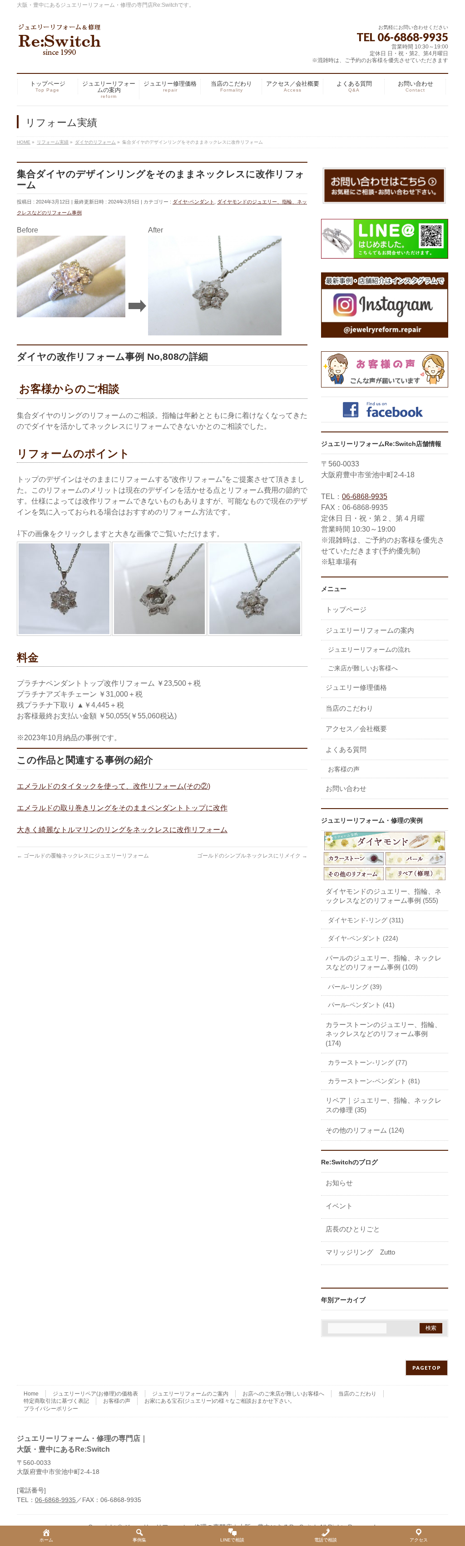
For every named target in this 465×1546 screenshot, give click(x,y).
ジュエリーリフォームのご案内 (190, 1394)
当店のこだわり (349, 708)
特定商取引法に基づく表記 (56, 1401)
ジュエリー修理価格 (356, 687)
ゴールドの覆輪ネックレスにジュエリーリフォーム (83, 856)
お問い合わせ (346, 788)
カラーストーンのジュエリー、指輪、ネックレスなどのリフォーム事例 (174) (383, 1034)
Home (31, 1394)
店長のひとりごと (353, 1229)
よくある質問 (346, 749)
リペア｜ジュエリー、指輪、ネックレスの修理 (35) (383, 1105)
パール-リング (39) (355, 986)
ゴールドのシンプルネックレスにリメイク (252, 856)
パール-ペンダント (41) (361, 1004)
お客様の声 (344, 769)
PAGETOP (426, 1368)
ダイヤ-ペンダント (193, 201)
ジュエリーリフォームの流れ (369, 649)
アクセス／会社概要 (356, 728)
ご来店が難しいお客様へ (363, 668)
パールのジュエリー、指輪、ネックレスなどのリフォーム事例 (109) (383, 962)
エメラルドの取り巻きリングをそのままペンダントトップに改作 (122, 808)
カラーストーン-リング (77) (367, 1062)
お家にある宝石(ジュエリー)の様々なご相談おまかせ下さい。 (219, 1401)
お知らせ (339, 1183)
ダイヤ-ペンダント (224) (363, 938)
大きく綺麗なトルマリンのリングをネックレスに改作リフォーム (122, 830)
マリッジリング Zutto (360, 1252)
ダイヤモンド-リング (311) (366, 920)
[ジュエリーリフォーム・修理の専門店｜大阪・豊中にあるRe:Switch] (60, 45)
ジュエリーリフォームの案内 (370, 630)
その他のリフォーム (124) (365, 1130)
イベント (339, 1206)
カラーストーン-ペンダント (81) (374, 1081)
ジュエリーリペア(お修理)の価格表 (95, 1394)
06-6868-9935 (364, 496)
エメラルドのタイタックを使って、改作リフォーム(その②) (113, 786)
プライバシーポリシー (51, 1408)
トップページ (346, 609)
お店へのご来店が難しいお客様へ (283, 1394)
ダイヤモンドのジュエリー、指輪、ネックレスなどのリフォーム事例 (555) (383, 896)
